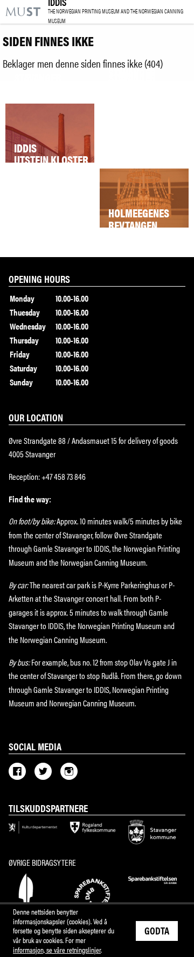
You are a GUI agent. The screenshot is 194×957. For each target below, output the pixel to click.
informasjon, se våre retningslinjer (57, 949)
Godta (156, 930)
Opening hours (39, 278)
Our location (36, 417)
